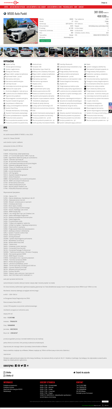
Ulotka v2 (9, 375)
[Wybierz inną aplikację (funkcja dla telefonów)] (27, 365)
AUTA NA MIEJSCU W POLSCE (17, 7)
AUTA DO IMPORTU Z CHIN (54, 7)
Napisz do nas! (91, 405)
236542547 (14, 333)
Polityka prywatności (10, 385)
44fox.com (106, 405)
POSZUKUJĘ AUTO (68, 7)
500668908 (11, 325)
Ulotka (8, 372)
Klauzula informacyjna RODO (13, 389)
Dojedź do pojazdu (83, 372)
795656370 (13, 321)
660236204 (13, 329)
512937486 (11, 318)
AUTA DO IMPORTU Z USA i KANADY (36, 7)
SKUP (75, 7)
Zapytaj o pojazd (45, 41)
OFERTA (6, 7)
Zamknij (105, 401)
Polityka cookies (9, 387)
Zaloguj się (104, 3)
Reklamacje (7, 391)
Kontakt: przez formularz (84, 393)
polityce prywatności (96, 401)
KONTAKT (81, 7)
